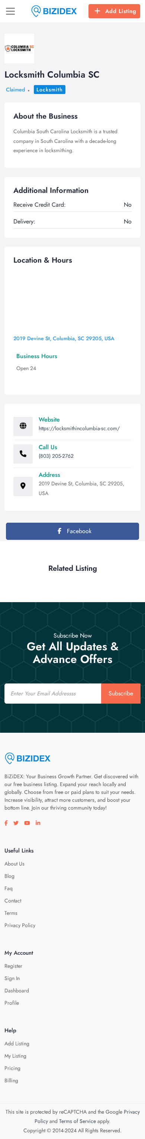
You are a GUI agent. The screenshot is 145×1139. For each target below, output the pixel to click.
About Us (14, 863)
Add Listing (120, 11)
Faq (8, 888)
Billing (11, 1080)
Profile (11, 1003)
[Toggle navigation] (10, 11)
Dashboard (16, 990)
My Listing (15, 1056)
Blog (9, 876)
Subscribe (121, 693)
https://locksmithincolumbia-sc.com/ (79, 428)
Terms (10, 913)
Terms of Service (77, 1121)
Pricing (12, 1068)
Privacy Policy (19, 925)
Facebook (78, 531)
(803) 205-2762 (56, 456)
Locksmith (49, 89)
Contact (12, 900)
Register (13, 966)
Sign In (12, 978)
